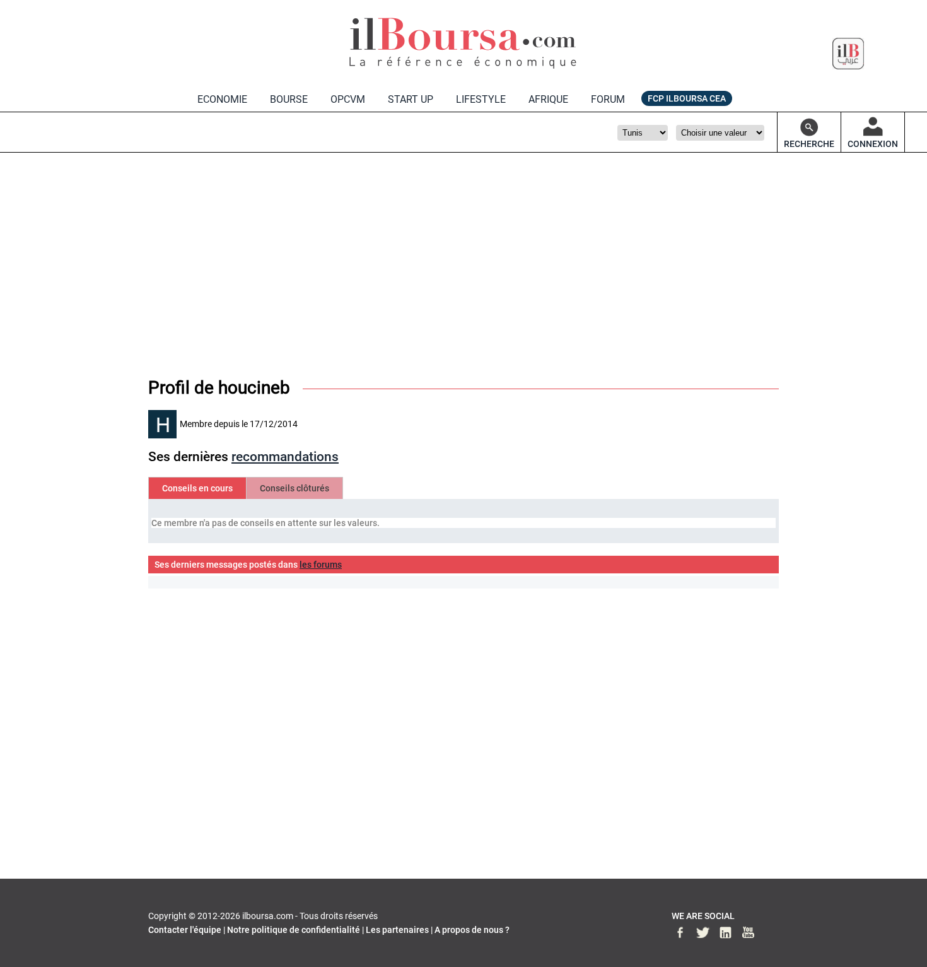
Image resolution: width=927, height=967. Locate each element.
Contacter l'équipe (184, 930)
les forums (321, 565)
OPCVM (347, 99)
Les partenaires (397, 930)
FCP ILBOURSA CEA (687, 98)
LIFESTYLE (481, 99)
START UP (410, 99)
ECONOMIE (222, 99)
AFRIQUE (548, 99)
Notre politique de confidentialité (293, 930)
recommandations (285, 456)
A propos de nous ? (472, 930)
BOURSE (289, 99)
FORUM (608, 99)
